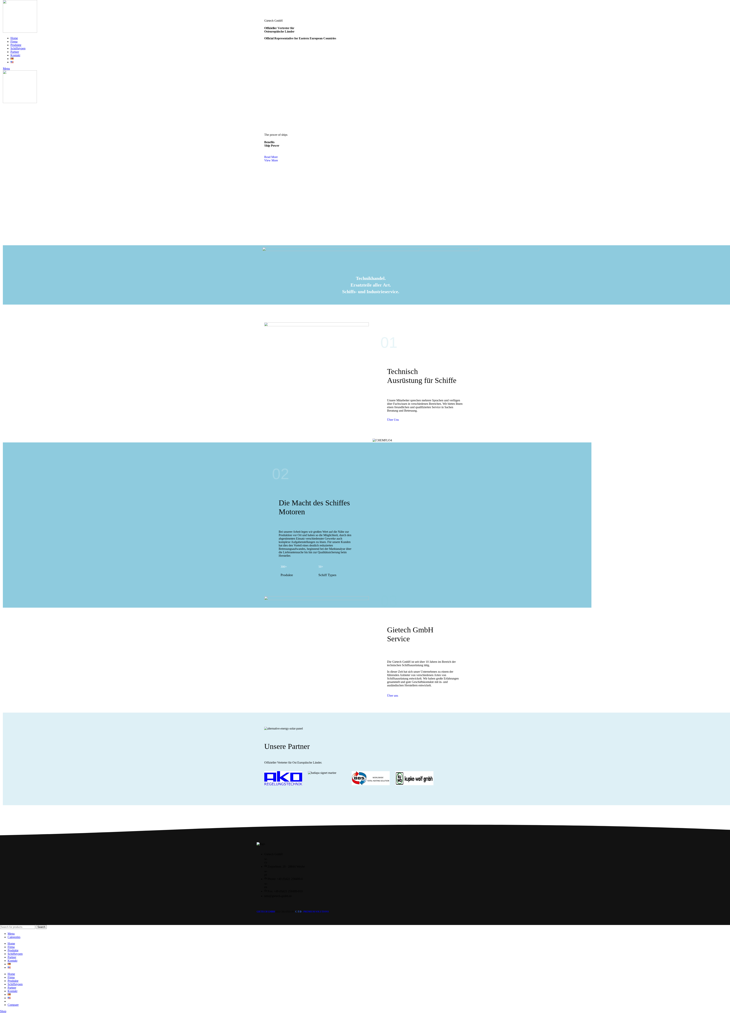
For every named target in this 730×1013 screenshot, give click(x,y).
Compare (13, 1004)
